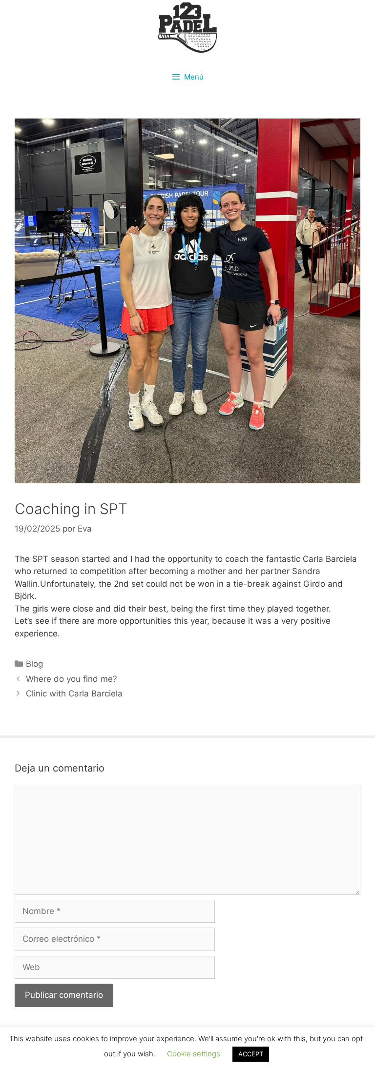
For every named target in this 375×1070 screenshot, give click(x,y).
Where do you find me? (71, 679)
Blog (34, 664)
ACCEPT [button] (250, 1054)
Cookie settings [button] (193, 1053)
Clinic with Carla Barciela (74, 693)
